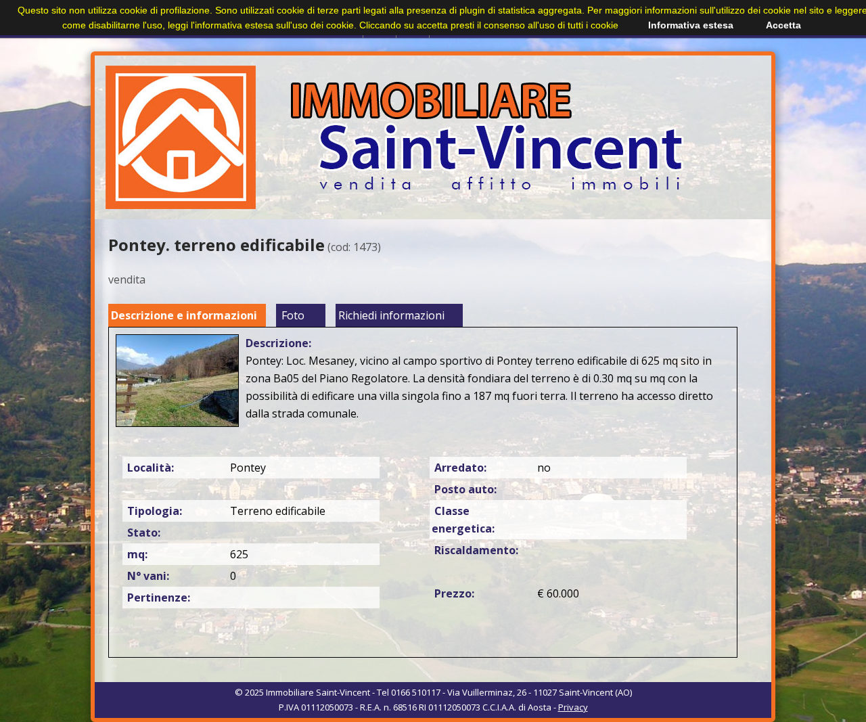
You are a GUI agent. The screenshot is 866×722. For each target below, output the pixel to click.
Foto (292, 315)
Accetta (783, 25)
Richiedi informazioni (391, 315)
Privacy (573, 707)
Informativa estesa (690, 25)
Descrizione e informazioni (184, 315)
